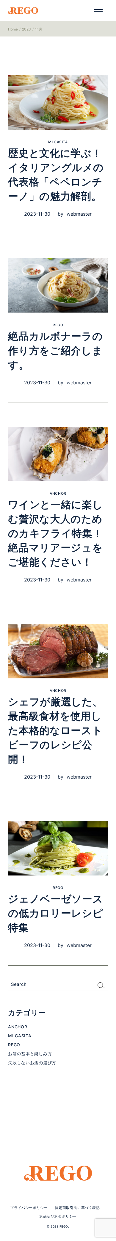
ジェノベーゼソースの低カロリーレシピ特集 (55, 913)
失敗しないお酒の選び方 (32, 1062)
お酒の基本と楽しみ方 (30, 1053)
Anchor (58, 493)
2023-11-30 (37, 214)
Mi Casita (58, 142)
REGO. (64, 1226)
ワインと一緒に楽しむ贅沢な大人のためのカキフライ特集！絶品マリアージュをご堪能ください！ (55, 533)
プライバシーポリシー (29, 1207)
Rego (58, 325)
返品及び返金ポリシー (58, 1216)
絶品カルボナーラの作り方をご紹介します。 (55, 351)
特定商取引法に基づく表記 (77, 1207)
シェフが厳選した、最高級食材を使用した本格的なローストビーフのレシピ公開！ (55, 730)
